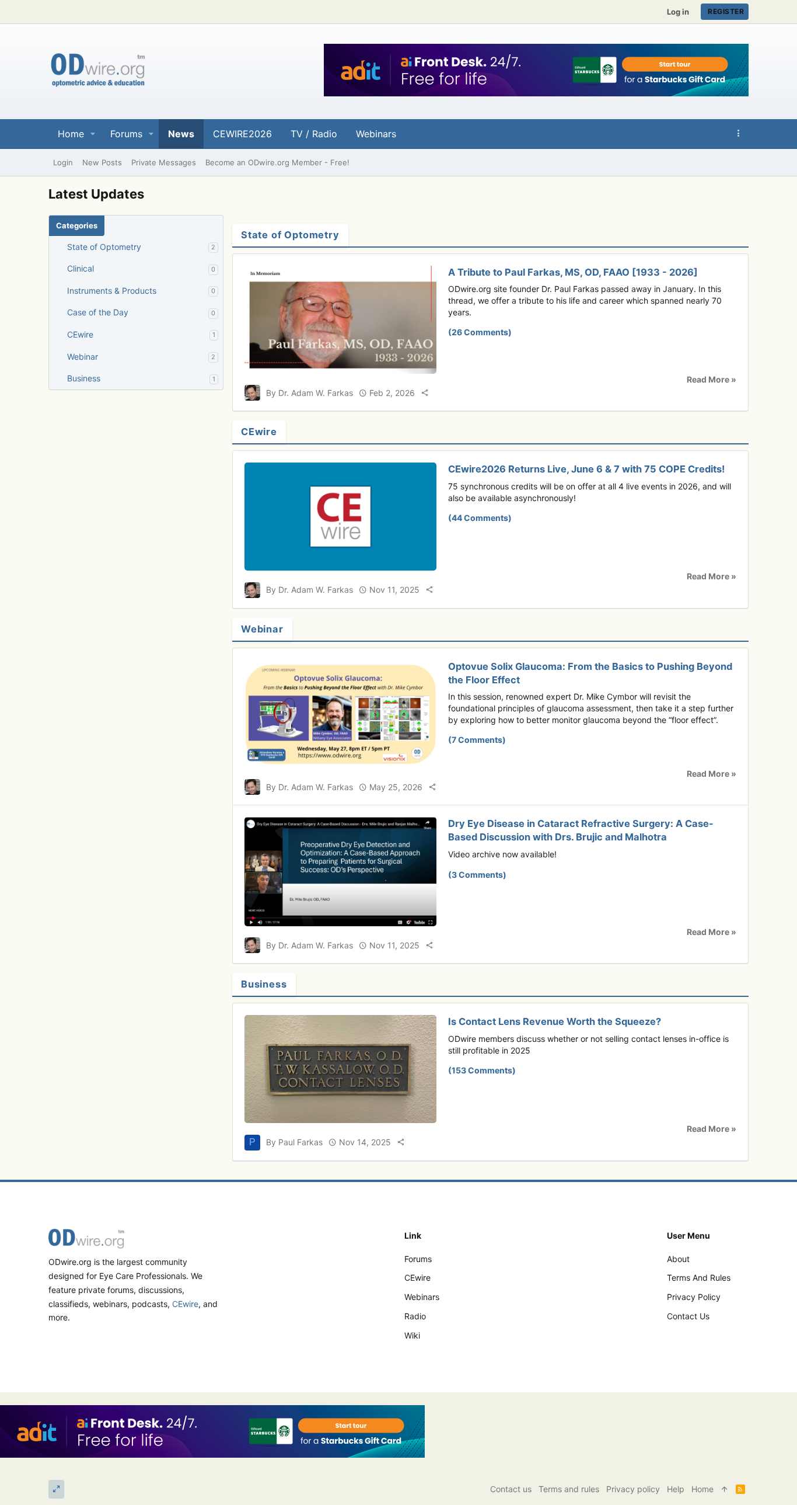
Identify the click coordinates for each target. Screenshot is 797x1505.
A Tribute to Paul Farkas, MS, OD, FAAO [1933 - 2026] (573, 272)
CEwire (80, 334)
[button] (93, 134)
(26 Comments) (480, 332)
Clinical (80, 268)
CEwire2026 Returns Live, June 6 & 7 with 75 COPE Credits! (586, 469)
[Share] (425, 393)
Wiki (412, 1335)
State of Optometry (104, 247)
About (678, 1259)
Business (83, 378)
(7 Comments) (477, 740)
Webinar (82, 357)
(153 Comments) (482, 1070)
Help (675, 1489)
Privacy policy (694, 1297)
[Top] (724, 1489)
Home (702, 1489)
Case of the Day (97, 312)
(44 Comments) (480, 518)
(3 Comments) (477, 875)
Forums (418, 1259)
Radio (415, 1316)
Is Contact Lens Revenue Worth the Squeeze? (554, 1021)
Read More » (711, 379)
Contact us (688, 1316)
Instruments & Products (111, 291)
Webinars (421, 1297)
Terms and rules (698, 1277)
